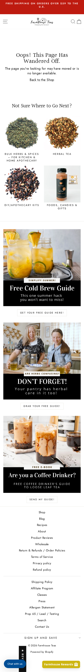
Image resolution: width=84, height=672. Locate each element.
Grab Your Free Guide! (41, 406)
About (42, 531)
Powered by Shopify (42, 652)
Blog (42, 519)
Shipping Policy (41, 582)
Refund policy (42, 570)
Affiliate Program (42, 588)
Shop (42, 512)
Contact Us (42, 627)
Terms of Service (42, 557)
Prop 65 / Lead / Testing (42, 614)
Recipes (42, 525)
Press (41, 601)
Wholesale (42, 544)
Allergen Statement (42, 607)
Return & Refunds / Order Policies (42, 550)
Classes (42, 595)
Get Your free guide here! (42, 313)
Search (42, 620)
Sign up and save (41, 638)
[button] (15, 664)
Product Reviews (42, 538)
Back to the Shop (42, 79)
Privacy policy (42, 563)
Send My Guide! (42, 499)
